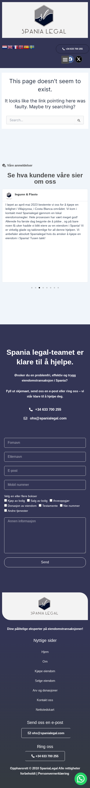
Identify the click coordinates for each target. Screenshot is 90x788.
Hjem (45, 652)
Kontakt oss (45, 700)
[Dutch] (5, 47)
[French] (15, 47)
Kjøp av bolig (16, 500)
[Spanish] (26, 47)
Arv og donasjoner (45, 690)
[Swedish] (32, 47)
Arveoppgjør (61, 500)
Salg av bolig (39, 500)
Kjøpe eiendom (45, 671)
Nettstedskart (45, 709)
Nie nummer (71, 505)
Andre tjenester (18, 510)
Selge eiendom (45, 680)
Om (45, 661)
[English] (10, 47)
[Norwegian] (21, 47)
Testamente (50, 505)
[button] (65, 60)
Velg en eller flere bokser (20, 496)
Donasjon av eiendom (22, 505)
